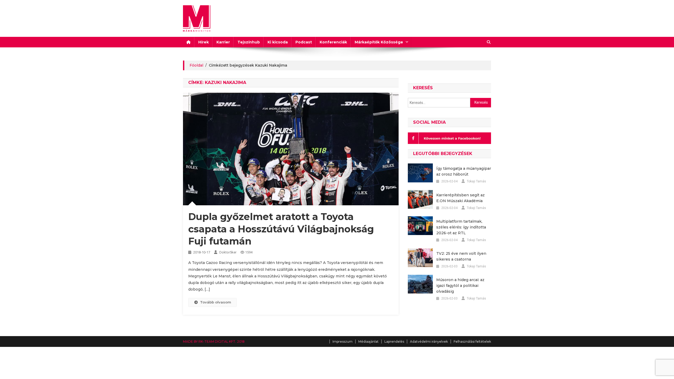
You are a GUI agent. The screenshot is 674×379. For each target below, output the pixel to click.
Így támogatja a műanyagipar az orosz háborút (463, 171)
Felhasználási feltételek (472, 341)
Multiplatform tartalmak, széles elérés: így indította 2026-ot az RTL (461, 227)
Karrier (223, 42)
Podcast (303, 42)
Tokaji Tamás (476, 181)
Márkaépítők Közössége (379, 42)
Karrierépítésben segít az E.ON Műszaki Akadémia (460, 198)
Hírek (203, 42)
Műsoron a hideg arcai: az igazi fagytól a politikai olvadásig (460, 285)
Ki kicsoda (277, 42)
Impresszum (343, 341)
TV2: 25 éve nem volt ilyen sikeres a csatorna (461, 256)
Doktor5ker (227, 252)
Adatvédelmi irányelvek (429, 341)
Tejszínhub (248, 42)
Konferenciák (333, 42)
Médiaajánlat (368, 341)
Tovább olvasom (215, 302)
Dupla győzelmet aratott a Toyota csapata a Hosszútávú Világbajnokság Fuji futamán (281, 229)
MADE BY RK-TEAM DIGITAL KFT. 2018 (214, 341)
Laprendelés (394, 341)
